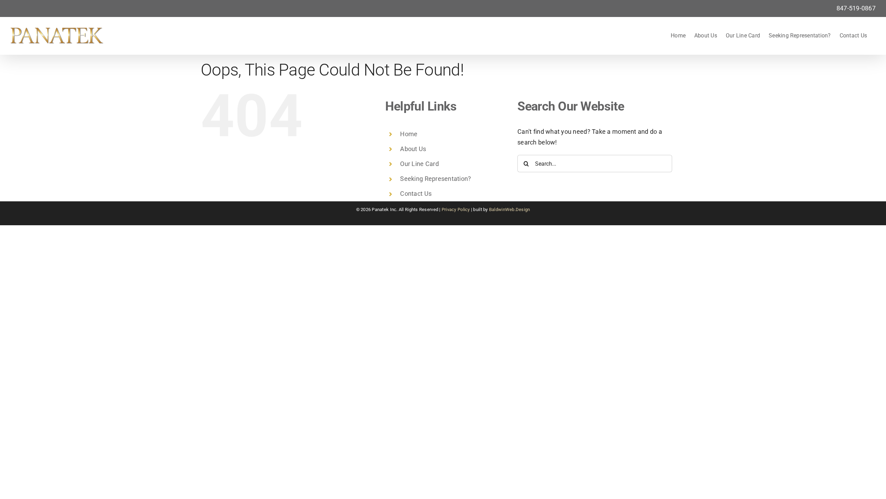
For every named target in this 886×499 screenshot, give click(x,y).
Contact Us (416, 193)
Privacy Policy (456, 209)
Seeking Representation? (435, 178)
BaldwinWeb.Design (509, 209)
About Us (413, 148)
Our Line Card (419, 163)
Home (408, 134)
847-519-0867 (856, 8)
